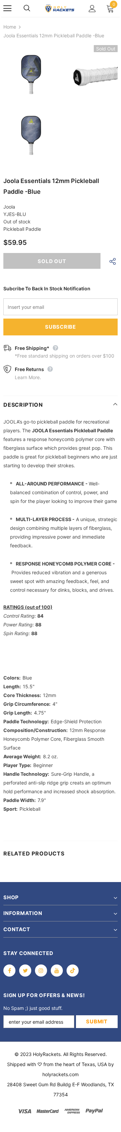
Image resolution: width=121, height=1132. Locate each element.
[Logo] (60, 8)
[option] (31, 106)
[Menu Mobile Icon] (7, 8)
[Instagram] (41, 970)
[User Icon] (92, 8)
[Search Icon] (34, 8)
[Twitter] (25, 970)
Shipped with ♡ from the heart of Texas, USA (57, 1064)
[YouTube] (57, 970)
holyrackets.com (60, 1074)
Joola (9, 207)
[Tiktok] (73, 970)
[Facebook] (9, 970)
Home (9, 27)
